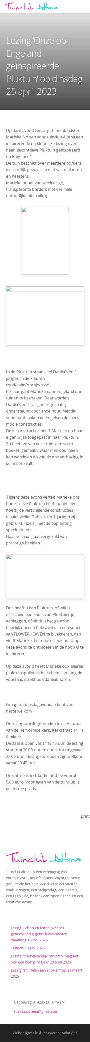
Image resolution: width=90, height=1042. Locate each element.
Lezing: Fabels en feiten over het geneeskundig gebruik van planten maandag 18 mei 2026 (39, 933)
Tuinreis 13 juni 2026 (27, 948)
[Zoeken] (84, 6)
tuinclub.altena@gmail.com (36, 1011)
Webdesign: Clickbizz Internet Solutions (45, 1032)
